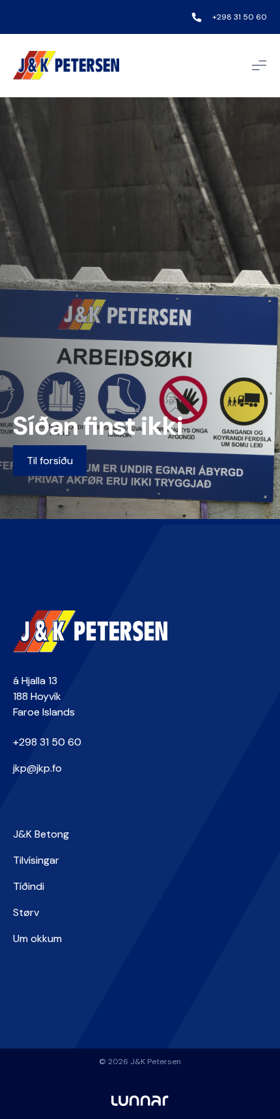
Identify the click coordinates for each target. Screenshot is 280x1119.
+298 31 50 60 (239, 17)
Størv (26, 912)
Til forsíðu (50, 460)
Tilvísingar (36, 860)
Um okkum (37, 938)
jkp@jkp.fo (37, 768)
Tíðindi (28, 886)
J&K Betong (41, 834)
